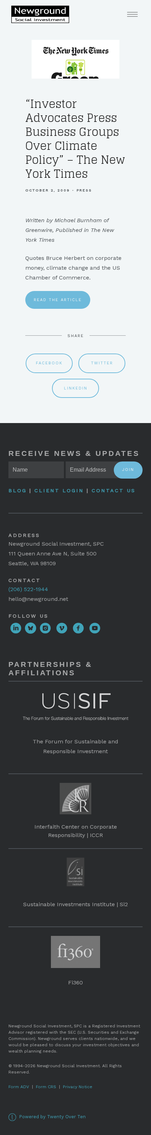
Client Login (59, 490)
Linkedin (75, 388)
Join (128, 469)
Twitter (102, 363)
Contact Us (114, 490)
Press (84, 190)
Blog (18, 490)
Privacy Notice (77, 1086)
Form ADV (18, 1086)
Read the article (58, 300)
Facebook (49, 363)
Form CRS (46, 1086)
